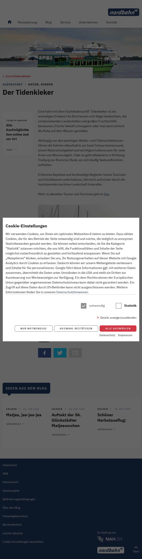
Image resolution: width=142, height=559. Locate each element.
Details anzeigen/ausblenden (118, 317)
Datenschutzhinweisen (72, 292)
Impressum (125, 335)
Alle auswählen (118, 328)
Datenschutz (107, 335)
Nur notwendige (33, 328)
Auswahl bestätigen (76, 328)
